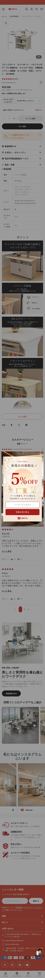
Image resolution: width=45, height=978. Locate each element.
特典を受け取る (22, 512)
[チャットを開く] (39, 953)
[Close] (41, 454)
